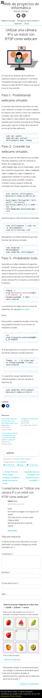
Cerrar (12, 696)
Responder (12, 530)
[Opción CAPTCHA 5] (21, 635)
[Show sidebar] (2, 2)
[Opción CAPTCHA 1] (8, 622)
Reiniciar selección (12, 659)
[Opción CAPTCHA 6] (33, 635)
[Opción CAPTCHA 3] (33, 622)
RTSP (22, 459)
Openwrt (18, 23)
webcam (28, 459)
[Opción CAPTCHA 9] (33, 647)
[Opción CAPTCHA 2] (21, 622)
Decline (18, 696)
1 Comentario (33, 465)
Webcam (23, 462)
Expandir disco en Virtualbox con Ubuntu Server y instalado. (31, 476)
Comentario (7, 554)
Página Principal (8, 20)
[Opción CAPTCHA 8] (21, 647)
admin (10, 453)
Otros (26, 23)
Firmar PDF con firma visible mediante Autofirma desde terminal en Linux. (11, 477)
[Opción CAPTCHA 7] (8, 647)
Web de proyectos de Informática (21, 6)
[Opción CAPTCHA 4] (8, 635)
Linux (18, 462)
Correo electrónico (10, 583)
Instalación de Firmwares (27, 20)
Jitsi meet (26, 309)
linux (17, 459)
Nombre (6, 572)
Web (4, 594)
